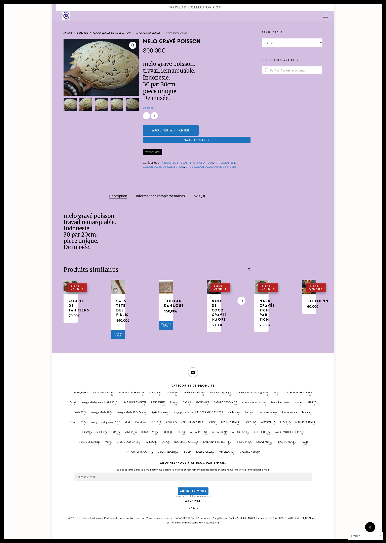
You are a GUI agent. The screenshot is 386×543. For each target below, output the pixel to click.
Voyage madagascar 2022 (105, 422)
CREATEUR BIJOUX (250, 451)
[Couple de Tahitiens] (71, 287)
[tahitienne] (309, 287)
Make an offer (152, 152)
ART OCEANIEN (225, 162)
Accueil (68, 32)
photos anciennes (267, 412)
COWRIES (171, 422)
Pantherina (172, 392)
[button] (325, 16)
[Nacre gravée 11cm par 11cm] (262, 287)
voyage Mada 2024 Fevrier (132, 412)
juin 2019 (193, 507)
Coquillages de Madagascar (252, 392)
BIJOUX (182, 432)
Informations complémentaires (160, 195)
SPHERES (101, 432)
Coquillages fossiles (194, 392)
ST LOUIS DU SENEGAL (131, 392)
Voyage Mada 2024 (101, 412)
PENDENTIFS (158, 402)
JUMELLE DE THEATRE (134, 402)
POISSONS (251, 422)
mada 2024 (80, 412)
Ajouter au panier (171, 130)
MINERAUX (130, 432)
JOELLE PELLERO (205, 451)
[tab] (118, 196)
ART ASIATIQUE (203, 162)
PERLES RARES (244, 442)
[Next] (132, 104)
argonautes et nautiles (254, 402)
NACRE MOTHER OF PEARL (289, 432)
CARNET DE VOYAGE (225, 402)
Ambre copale (290, 412)
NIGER (304, 442)
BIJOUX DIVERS (149, 432)
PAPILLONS (151, 442)
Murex (108, 442)
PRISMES (87, 432)
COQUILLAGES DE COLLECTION (112, 32)
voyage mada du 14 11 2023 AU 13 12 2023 (198, 412)
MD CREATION (227, 451)
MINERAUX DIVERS (305, 422)
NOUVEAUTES (264, 442)
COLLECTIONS (262, 432)
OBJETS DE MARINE (89, 442)
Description (118, 195)
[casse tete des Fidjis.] (118, 287)
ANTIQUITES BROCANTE (176, 162)
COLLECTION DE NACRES (298, 392)
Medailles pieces (280, 402)
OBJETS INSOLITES (168, 451)
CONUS (115, 432)
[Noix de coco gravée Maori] (214, 287)
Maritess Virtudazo (135, 422)
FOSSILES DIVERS (230, 422)
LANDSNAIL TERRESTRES (217, 442)
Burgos (174, 402)
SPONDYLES (202, 402)
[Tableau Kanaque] (166, 287)
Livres (276, 392)
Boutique (82, 32)
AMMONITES (268, 422)
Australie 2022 (78, 422)
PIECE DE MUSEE (225, 167)
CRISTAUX (156, 422)
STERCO (311, 402)
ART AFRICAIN (220, 432)
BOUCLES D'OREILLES (186, 442)
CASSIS (187, 402)
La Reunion (155, 392)
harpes (249, 412)
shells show (234, 412)
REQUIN (187, 451)
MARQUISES (81, 392)
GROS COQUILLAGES (148, 32)
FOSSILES (285, 422)
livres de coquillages (220, 392)
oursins (299, 402)
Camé (73, 402)
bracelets (307, 412)
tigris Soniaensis (160, 412)
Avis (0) (199, 195)
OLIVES (166, 442)
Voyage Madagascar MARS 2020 (99, 402)
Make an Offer (197, 140)
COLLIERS (167, 432)
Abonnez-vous (193, 491)
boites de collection (103, 392)
